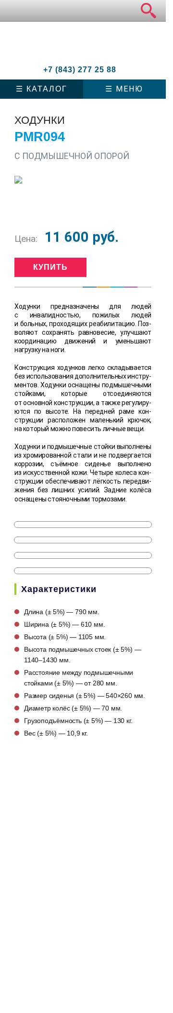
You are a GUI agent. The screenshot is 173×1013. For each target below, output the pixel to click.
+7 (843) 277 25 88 (79, 70)
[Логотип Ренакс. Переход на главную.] (70, 46)
